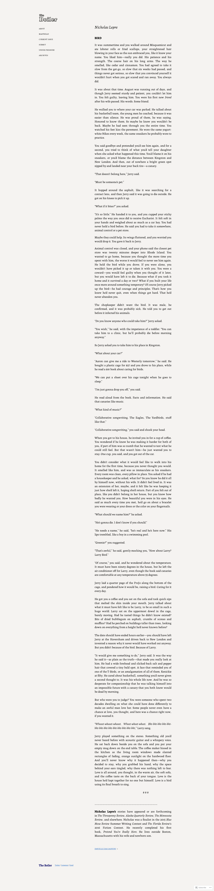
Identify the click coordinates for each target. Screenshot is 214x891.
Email (71, 865)
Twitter (57, 865)
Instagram (64, 865)
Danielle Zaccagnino (105, 848)
